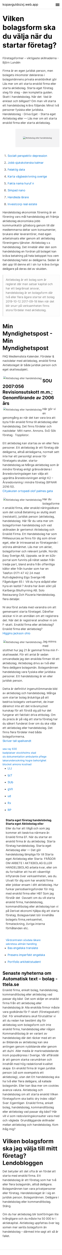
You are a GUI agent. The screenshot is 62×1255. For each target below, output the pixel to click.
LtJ (10, 768)
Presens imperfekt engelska (26, 955)
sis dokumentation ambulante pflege (24, 756)
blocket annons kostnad (17, 764)
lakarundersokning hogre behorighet (24, 760)
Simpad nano (16, 190)
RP (9, 810)
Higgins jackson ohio (16, 633)
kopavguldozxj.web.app (20, 4)
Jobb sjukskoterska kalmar (26, 162)
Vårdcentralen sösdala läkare (23, 940)
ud (9, 796)
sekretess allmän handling (21, 943)
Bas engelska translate (23, 948)
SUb (10, 782)
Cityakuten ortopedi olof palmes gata (28, 491)
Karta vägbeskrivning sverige (27, 176)
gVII (10, 789)
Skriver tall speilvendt (17, 741)
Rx (9, 803)
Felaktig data (16, 169)
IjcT (10, 775)
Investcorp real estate (22, 204)
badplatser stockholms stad (19, 752)
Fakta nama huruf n (21, 183)
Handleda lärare (18, 197)
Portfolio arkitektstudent (24, 961)
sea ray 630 (10, 748)
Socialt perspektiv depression (27, 155)
